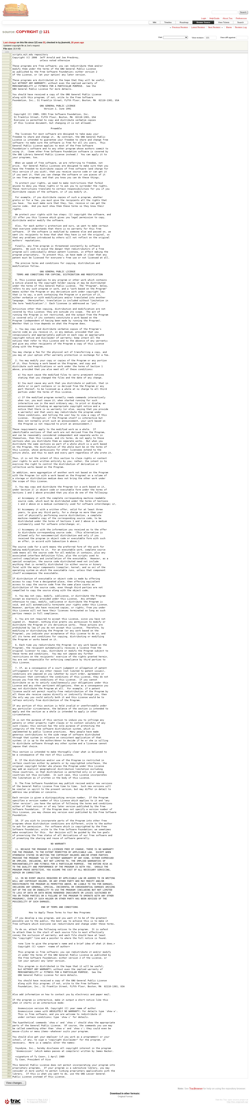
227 (9, 703)
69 (9, 248)
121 (46, 32)
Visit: (160, 37)
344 (9, 1036)
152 (9, 486)
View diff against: (228, 37)
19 (9, 105)
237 (9, 731)
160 (9, 509)
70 (9, 251)
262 (9, 803)
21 (9, 111)
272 (9, 832)
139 (9, 449)
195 (9, 610)
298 (9, 907)
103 (9, 346)
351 (9, 1056)
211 (9, 656)
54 (9, 206)
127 (9, 415)
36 (9, 154)
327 (9, 989)
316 (9, 957)
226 (9, 700)
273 (9, 835)
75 (9, 266)
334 (9, 1008)
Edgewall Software (38, 1102)
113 (9, 374)
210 (9, 653)
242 (9, 746)
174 (9, 549)
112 (9, 372)
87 (9, 300)
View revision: (198, 37)
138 (9, 446)
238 (9, 734)
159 (9, 507)
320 (9, 969)
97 (9, 329)
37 (9, 157)
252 (9, 775)
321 (9, 972)
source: (9, 32)
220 (9, 682)
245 (9, 754)
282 (9, 861)
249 (9, 766)
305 (9, 926)
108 (9, 360)
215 (9, 668)
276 (9, 843)
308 (9, 935)
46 (9, 183)
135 (9, 438)
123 (9, 403)
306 (9, 929)
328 (9, 991)
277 (9, 846)
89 (9, 306)
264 (9, 809)
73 (9, 260)
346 (9, 1042)
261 (9, 800)
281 (9, 858)
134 (9, 435)
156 (9, 498)
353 (9, 1062)
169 (9, 535)
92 (9, 314)
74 (9, 263)
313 (9, 949)
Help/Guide (214, 18)
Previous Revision (180, 27)
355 (9, 1068)
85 (9, 294)
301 (9, 915)
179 (9, 564)
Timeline (168, 22)
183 (9, 576)
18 (9, 103)
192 (9, 601)
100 (9, 337)
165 (9, 524)
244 (9, 751)
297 (9, 904)
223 (9, 691)
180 (9, 567)
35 (9, 151)
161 (9, 512)
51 (9, 197)
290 (9, 884)
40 (9, 165)
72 (9, 257)
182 (9, 573)
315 (9, 955)
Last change (9, 42)
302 (9, 918)
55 (9, 209)
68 (9, 246)
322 (9, 975)
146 (9, 470)
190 (9, 595)
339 (9, 1022)
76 (9, 269)
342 (9, 1031)
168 (9, 532)
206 (9, 642)
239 (9, 737)
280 (9, 855)
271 (9, 829)
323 (9, 978)
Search (240, 22)
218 (9, 676)
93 (9, 317)
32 (9, 142)
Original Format (125, 1096)
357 (9, 1073)
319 (9, 966)
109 (9, 363)
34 (9, 148)
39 (9, 162)
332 (9, 1002)
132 (9, 429)
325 (9, 983)
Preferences (241, 18)
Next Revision (214, 27)
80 (9, 280)
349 (9, 1051)
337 (9, 1017)
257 (9, 789)
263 (9, 806)
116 (9, 383)
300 (9, 912)
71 (9, 254)
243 (9, 749)
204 (9, 636)
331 (9, 1000)
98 (9, 332)
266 (9, 815)
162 (9, 515)
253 (9, 777)
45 (9, 180)
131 (9, 426)
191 (9, 598)
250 (9, 769)
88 (9, 303)
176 (9, 555)
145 (9, 467)
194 (9, 607)
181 (9, 570)
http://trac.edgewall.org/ (237, 1102)
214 (9, 665)
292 (9, 889)
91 (9, 311)
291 (9, 887)
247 (9, 760)
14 (9, 92)
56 (9, 212)
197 (9, 616)
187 (9, 587)
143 (9, 461)
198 (9, 619)
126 (9, 412)
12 (9, 86)
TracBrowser (196, 1088)
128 (9, 418)
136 (9, 441)
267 (9, 818)
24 (9, 120)
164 (9, 521)
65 (9, 237)
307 (9, 932)
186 (9, 584)
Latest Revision (198, 27)
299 (9, 910)
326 (9, 986)
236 (9, 728)
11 (10, 83)
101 (9, 340)
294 (9, 895)
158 (9, 504)
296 (9, 901)
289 (9, 881)
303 (9, 921)
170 (9, 538)
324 (9, 980)
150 (9, 481)
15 (9, 94)
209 (9, 650)
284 (9, 866)
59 (9, 220)
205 (9, 639)
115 (9, 380)
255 (9, 783)
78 (9, 274)
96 (9, 326)
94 (9, 320)
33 (9, 145)
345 (9, 1039)
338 (9, 1020)
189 (9, 593)
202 (9, 630)
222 (9, 688)
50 (9, 194)
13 (9, 89)
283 (9, 863)
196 (9, 613)
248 (9, 763)
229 (9, 708)
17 (9, 100)
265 (9, 812)
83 (9, 288)
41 (9, 168)
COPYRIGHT (27, 32)
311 (9, 943)
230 (9, 711)
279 (9, 852)
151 (9, 484)
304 (9, 923)
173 (9, 546)
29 (9, 134)
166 (9, 527)
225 (9, 697)
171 (9, 541)
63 (9, 231)
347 (9, 1045)
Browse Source (203, 22)
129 (9, 420)
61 (9, 225)
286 (9, 872)
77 (9, 271)
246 (9, 757)
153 (9, 489)
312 (9, 946)
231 (9, 714)
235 (9, 725)
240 (9, 740)
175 (9, 552)
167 (9, 529)
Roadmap (184, 22)
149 (9, 478)
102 (9, 343)
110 (9, 366)
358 (9, 1076)
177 (9, 558)
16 (9, 97)
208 (9, 647)
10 (9, 80)
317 (9, 960)
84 (9, 291)
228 (9, 705)
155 (9, 495)
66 (9, 240)
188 (9, 590)
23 (9, 117)
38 (9, 160)
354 (9, 1065)
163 (9, 518)
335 (9, 1011)
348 (9, 1048)
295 (9, 898)
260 (9, 797)
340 (9, 1025)
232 (9, 717)
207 (9, 645)
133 (9, 432)
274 (9, 838)
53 (44, 42)
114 (9, 377)
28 (9, 131)
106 (9, 355)
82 (9, 285)
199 (9, 621)
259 (9, 795)
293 (9, 892)
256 (9, 786)
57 (9, 214)
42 (9, 171)
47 (9, 186)
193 (9, 604)
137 (9, 444)
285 (9, 869)
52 (9, 200)
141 (9, 455)
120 (9, 395)
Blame (229, 27)
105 (9, 352)
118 (9, 389)
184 (9, 578)
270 (9, 826)
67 (9, 243)
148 (9, 475)
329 (9, 994)
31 (9, 139)
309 (9, 938)
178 (9, 561)
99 (9, 334)
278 (9, 849)
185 (9, 581)
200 (9, 624)
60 (9, 223)
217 (9, 673)
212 (9, 659)
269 (9, 823)
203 (9, 633)
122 (9, 400)
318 (9, 963)
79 (9, 277)
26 (9, 126)
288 (9, 878)
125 (9, 409)
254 (9, 780)
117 (9, 386)
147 (9, 472)
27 (9, 128)
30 (9, 136)
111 (9, 369)
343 (9, 1034)
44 (9, 177)
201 (9, 627)
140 (9, 452)
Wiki (154, 22)
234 (9, 723)
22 (9, 114)
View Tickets (223, 22)
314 (9, 952)
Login (203, 18)
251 (9, 772)
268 (9, 820)
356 (9, 1070)
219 (9, 679)
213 (9, 662)
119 (9, 392)
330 (9, 997)
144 (9, 464)
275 (9, 841)
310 (9, 941)
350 (9, 1054)
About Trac (228, 18)
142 (9, 458)
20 (9, 108)
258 (9, 792)
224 (9, 694)
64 (9, 234)
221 (9, 685)
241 (9, 743)
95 (9, 323)
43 (9, 174)
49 (9, 191)
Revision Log (241, 27)
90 (9, 308)
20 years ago (77, 42)
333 (9, 1005)
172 (9, 544)
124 (9, 406)
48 (9, 188)
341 (9, 1028)
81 (9, 282)
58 (9, 217)
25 (9, 123)
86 (9, 297)
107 (9, 358)
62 (9, 228)
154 (9, 492)
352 (9, 1059)
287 (9, 875)
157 (9, 501)
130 (9, 423)
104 (9, 349)
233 (9, 720)
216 (9, 671)
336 (9, 1014)
